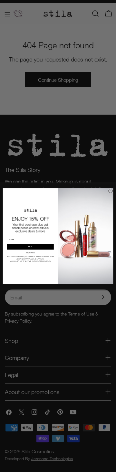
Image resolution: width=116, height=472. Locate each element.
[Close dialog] (111, 191)
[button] (30, 252)
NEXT (30, 247)
